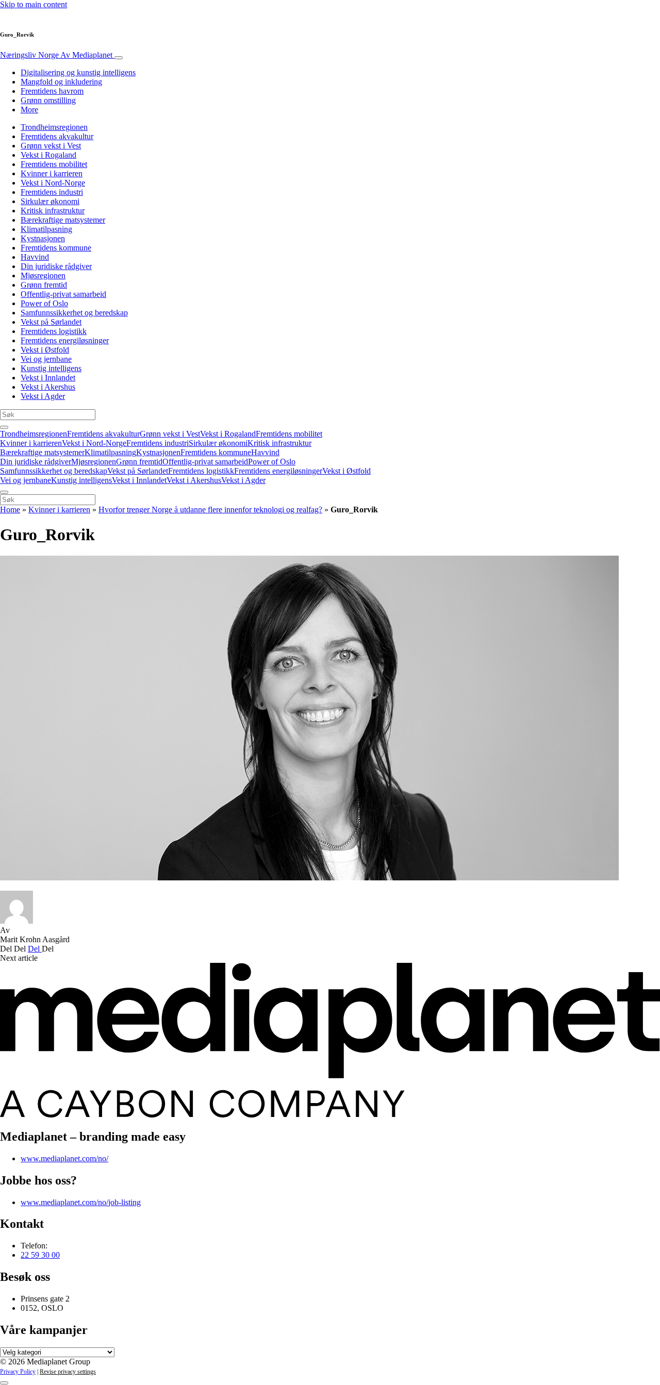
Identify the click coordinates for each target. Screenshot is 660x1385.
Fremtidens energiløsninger (65, 340)
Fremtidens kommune (56, 247)
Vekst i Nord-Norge (53, 182)
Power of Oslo (44, 303)
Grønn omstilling (48, 100)
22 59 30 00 (40, 1254)
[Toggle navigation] (118, 57)
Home (10, 509)
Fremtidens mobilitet (54, 164)
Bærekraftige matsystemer (63, 219)
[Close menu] (4, 492)
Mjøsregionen (43, 275)
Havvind (35, 257)
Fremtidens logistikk (54, 331)
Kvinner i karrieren (51, 173)
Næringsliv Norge (56, 55)
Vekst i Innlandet (48, 377)
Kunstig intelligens (51, 368)
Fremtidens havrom (52, 91)
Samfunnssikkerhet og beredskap (74, 312)
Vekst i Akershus (48, 386)
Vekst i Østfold (45, 349)
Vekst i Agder (43, 396)
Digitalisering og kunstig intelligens (78, 72)
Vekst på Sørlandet (51, 322)
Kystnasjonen (43, 238)
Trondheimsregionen (54, 127)
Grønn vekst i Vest (51, 145)
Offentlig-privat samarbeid (63, 294)
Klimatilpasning (46, 229)
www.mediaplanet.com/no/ (64, 1158)
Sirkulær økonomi (50, 201)
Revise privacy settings (68, 1371)
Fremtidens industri (52, 192)
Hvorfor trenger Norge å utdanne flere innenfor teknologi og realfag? (210, 509)
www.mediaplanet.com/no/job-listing (81, 1202)
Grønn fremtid (44, 284)
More (29, 109)
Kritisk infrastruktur (53, 210)
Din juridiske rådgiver (56, 266)
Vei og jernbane (46, 359)
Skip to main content (33, 4)
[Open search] (4, 427)
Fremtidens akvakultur (57, 136)
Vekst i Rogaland (48, 155)
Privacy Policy (18, 1371)
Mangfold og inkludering (61, 81)
